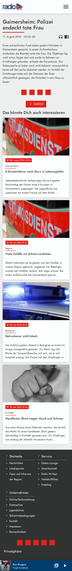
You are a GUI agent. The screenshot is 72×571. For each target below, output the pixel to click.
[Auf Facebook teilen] (24, 92)
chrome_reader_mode (66, 36)
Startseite (15, 456)
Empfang (46, 485)
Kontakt (13, 521)
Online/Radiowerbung (21, 499)
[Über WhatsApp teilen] (40, 92)
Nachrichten (16, 463)
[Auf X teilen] (32, 92)
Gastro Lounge (49, 463)
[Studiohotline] (52, 542)
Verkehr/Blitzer (49, 479)
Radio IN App (49, 474)
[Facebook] (28, 542)
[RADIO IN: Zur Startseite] (32, 6)
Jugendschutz (16, 510)
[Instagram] (36, 542)
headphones (60, 36)
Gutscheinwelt (49, 468)
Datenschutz (16, 505)
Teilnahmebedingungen (22, 516)
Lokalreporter (16, 468)
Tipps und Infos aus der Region (20, 476)
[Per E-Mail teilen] (48, 92)
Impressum (15, 526)
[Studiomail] (20, 542)
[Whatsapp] (44, 542)
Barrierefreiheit (17, 532)
